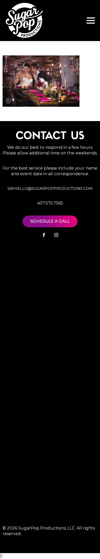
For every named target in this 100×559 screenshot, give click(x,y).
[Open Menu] (91, 20)
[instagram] (56, 235)
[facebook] (44, 235)
